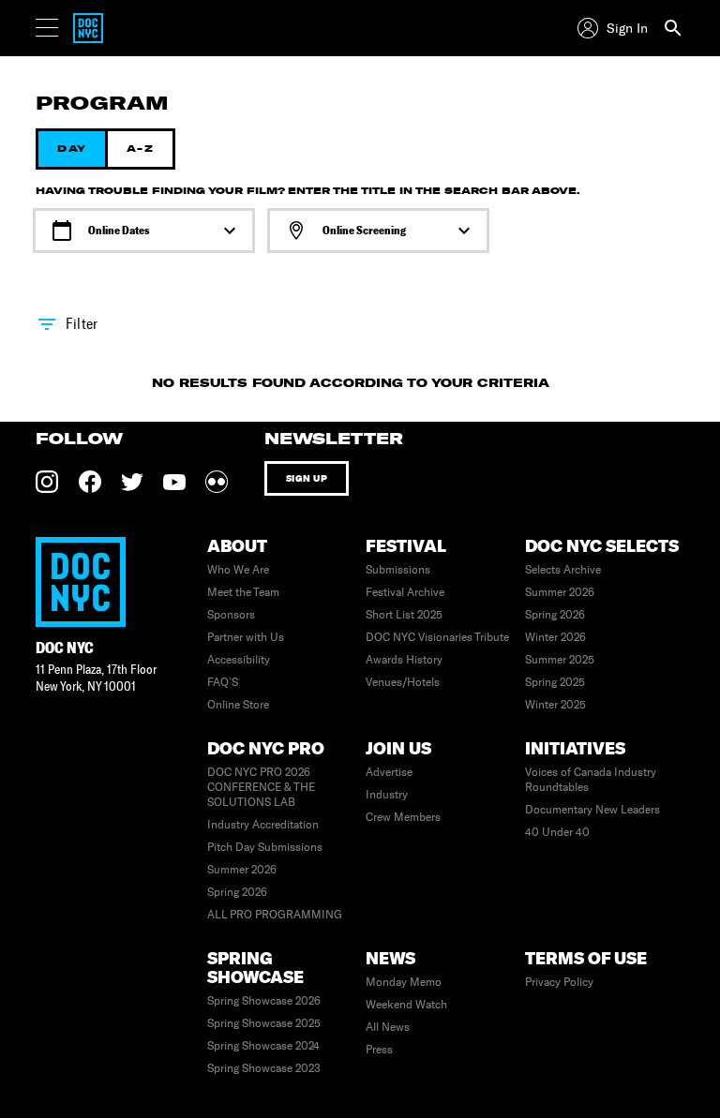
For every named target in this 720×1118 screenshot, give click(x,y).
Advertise (389, 772)
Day (71, 148)
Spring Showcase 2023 (264, 1068)
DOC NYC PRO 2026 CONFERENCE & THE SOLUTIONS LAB (261, 787)
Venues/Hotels (403, 682)
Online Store (238, 704)
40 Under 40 (557, 832)
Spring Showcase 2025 (264, 1023)
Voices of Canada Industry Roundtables (590, 780)
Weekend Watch (406, 1004)
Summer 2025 (559, 659)
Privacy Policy (559, 982)
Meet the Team (243, 592)
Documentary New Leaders (592, 809)
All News (388, 1027)
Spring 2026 (555, 614)
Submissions (398, 569)
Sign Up (307, 478)
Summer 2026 (559, 592)
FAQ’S (222, 682)
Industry (387, 794)
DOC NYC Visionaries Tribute (437, 637)
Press (379, 1049)
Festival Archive (405, 592)
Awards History (404, 659)
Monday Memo (404, 982)
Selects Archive (563, 569)
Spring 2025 (555, 682)
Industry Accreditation (263, 824)
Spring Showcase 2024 (263, 1045)
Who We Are (238, 569)
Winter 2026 (555, 637)
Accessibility (238, 659)
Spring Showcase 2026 (264, 1000)
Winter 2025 (555, 704)
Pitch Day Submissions (264, 847)
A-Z (140, 148)
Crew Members (403, 817)
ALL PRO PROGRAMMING (274, 914)
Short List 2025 (404, 614)
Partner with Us (245, 637)
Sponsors (231, 614)
